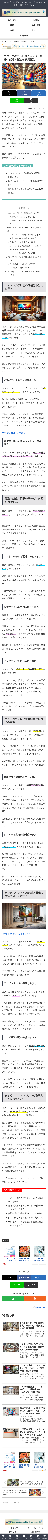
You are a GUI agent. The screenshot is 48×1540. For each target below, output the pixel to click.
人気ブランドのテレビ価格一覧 (22, 217)
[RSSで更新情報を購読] (35, 1298)
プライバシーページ (35, 1528)
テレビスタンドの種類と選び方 (22, 264)
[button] (31, 100)
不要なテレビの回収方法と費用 (22, 242)
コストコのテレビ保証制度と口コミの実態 (24, 246)
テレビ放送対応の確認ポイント (22, 268)
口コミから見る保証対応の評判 (22, 253)
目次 (21, 208)
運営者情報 (35, 1532)
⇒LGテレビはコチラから (13, 433)
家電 (6, 1240)
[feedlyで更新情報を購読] (13, 1298)
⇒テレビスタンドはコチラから (16, 934)
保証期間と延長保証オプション (22, 249)
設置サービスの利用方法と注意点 (23, 238)
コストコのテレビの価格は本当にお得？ (23, 213)
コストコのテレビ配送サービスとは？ (25, 235)
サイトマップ (12, 1528)
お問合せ (12, 1532)
